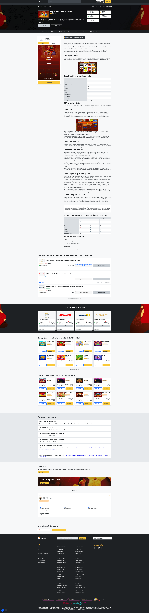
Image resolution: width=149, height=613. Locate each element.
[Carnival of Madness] (42, 380)
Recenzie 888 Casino (61, 549)
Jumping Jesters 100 (51, 355)
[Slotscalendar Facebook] (97, 548)
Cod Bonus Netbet (78, 556)
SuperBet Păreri (61, 319)
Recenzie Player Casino (61, 590)
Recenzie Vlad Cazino (61, 560)
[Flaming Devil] (61, 357)
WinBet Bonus (78, 564)
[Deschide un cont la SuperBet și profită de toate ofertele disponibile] (100, 282)
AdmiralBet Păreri (80, 319)
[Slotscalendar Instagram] (102, 548)
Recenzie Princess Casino (61, 587)
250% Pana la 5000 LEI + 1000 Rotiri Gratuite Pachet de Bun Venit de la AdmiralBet (64, 286)
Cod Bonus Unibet (78, 558)
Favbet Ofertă (78, 576)
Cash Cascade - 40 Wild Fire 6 (87, 355)
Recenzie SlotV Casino (61, 567)
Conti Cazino (51, 449)
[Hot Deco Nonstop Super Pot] (61, 380)
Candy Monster (87, 341)
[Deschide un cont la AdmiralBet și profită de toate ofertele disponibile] (100, 295)
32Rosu (46, 449)
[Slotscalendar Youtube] (95, 548)
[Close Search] (79, 1)
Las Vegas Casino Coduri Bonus (81, 581)
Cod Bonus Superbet (79, 547)
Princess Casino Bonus (79, 592)
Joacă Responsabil (41, 555)
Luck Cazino (73, 447)
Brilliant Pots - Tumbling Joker (69, 341)
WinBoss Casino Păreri (99, 319)
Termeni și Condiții (41, 562)
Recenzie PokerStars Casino (62, 585)
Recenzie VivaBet (60, 551)
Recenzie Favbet (60, 574)
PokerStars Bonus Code (79, 590)
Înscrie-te (59, 530)
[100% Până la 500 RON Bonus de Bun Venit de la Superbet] (42, 274)
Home (39, 546)
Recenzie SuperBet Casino (62, 547)
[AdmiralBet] (84, 315)
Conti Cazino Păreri (43, 319)
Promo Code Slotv (78, 569)
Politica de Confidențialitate (43, 553)
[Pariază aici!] (43, 328)
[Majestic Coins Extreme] (79, 380)
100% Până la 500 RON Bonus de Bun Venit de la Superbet (59, 273)
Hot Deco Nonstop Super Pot (69, 378)
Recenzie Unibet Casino (61, 558)
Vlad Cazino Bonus (78, 560)
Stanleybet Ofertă (78, 578)
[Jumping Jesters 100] (42, 357)
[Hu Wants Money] (98, 343)
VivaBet (103, 447)
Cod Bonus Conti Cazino (80, 574)
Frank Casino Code (79, 571)
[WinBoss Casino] (102, 315)
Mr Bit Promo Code (79, 567)
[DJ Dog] (98, 357)
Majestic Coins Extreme (87, 378)
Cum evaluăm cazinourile (42, 560)
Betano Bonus (78, 589)
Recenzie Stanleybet (60, 576)
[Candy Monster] (79, 343)
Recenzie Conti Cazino (61, 572)
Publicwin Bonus (78, 565)
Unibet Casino (91, 447)
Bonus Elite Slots (78, 583)
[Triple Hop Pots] (61, 394)
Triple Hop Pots (68, 392)
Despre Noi (40, 547)
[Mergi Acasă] (42, 1)
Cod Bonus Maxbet (79, 546)
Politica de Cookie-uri (42, 556)
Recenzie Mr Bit (59, 565)
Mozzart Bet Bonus (78, 585)
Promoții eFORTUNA (79, 555)
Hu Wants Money (106, 341)
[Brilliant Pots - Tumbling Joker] (61, 343)
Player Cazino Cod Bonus (80, 587)
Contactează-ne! (41, 558)
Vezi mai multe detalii (48, 78)
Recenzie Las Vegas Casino (62, 581)
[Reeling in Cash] (42, 343)
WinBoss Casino (79, 447)
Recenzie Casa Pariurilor (61, 562)
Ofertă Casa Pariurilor (79, 562)
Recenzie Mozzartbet (61, 583)
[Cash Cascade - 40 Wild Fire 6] (79, 357)
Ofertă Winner (78, 572)
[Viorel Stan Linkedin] (109, 495)
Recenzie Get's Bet (60, 553)
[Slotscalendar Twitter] (99, 548)
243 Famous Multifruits (88, 392)
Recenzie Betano (60, 578)
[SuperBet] (65, 315)
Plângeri (39, 549)
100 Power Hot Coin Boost (50, 392)
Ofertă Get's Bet (78, 553)
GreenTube (49, 63)
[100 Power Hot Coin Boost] (42, 394)
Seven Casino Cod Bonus (80, 580)
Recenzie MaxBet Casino (61, 546)
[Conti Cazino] (47, 315)
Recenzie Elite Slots (60, 589)
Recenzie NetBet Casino (61, 556)
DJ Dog (104, 355)
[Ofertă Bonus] (43, 351)
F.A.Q (39, 551)
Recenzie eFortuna (60, 555)
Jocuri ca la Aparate (49, 67)
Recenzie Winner (60, 571)
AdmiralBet (41, 449)
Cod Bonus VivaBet (79, 551)
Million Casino (98, 447)
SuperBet (85, 447)
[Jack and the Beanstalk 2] (98, 380)
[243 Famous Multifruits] (79, 394)
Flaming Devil (68, 355)
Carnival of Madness (51, 378)
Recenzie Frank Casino (61, 569)
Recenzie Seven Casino (61, 592)
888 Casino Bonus (78, 549)
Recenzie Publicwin (60, 564)
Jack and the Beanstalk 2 (106, 378)
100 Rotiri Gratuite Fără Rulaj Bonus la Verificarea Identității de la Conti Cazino (63, 260)
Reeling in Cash (50, 341)
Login (81, 529)
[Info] (2, 610)
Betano (56, 449)
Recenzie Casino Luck (61, 580)
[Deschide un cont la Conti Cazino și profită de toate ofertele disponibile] (101, 269)
